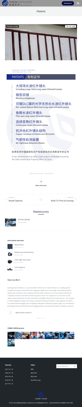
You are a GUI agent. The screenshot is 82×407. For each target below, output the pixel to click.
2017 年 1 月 (9, 384)
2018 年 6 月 (9, 376)
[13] (63, 335)
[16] (41, 335)
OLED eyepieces (19, 267)
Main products (19, 245)
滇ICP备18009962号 (54, 403)
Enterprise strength (12, 26)
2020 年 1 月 (9, 373)
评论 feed (34, 376)
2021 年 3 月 (9, 369)
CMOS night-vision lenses (22, 260)
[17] (33, 335)
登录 (32, 369)
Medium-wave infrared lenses (24, 252)
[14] (56, 335)
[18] (26, 335)
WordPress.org (35, 380)
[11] (11, 343)
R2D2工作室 (69, 403)
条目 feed (34, 373)
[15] (48, 335)
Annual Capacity (24, 219)
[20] (11, 335)
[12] (70, 335)
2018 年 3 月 (9, 380)
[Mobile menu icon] (78, 3)
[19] (18, 335)
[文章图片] (10, 223)
